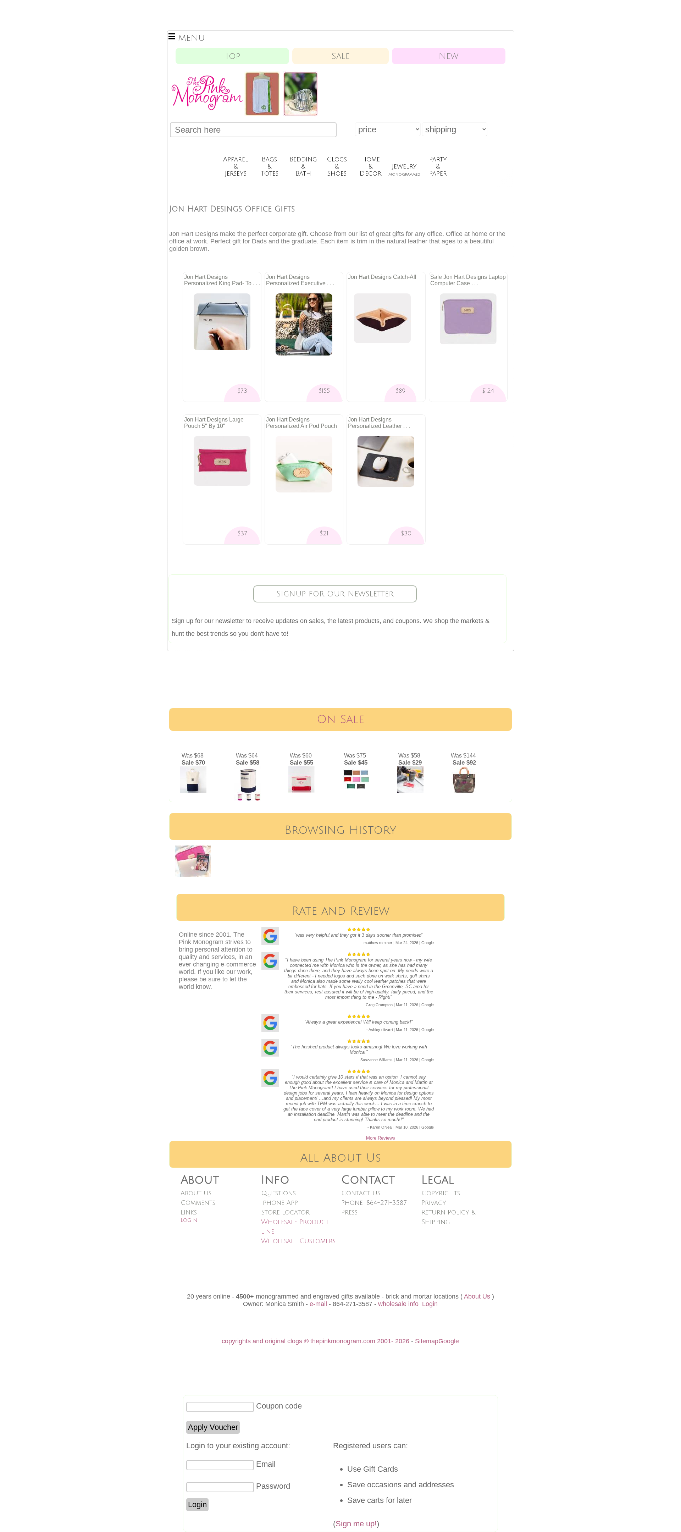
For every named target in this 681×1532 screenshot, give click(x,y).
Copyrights (440, 1193)
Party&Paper (438, 166)
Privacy (433, 1202)
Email (266, 1464)
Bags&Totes (269, 166)
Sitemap (426, 1341)
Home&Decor (370, 166)
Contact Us (360, 1193)
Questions (278, 1193)
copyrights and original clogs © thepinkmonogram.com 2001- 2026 (315, 1341)
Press (349, 1212)
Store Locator (285, 1212)
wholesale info (398, 1303)
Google (448, 1341)
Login (189, 1220)
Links (189, 1212)
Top (232, 56)
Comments (198, 1202)
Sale (341, 56)
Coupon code (279, 1405)
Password (273, 1486)
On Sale (340, 719)
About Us (196, 1193)
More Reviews (380, 1138)
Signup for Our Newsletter (335, 594)
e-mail (318, 1303)
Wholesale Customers (298, 1241)
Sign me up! (356, 1523)
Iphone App (279, 1202)
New (449, 56)
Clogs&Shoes (337, 166)
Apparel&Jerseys (235, 166)
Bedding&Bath (303, 166)
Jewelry (404, 169)
